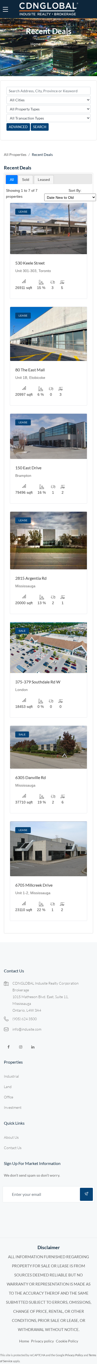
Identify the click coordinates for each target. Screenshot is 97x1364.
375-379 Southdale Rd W (37, 681)
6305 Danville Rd (30, 777)
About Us (11, 1137)
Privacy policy (42, 1341)
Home (35, 44)
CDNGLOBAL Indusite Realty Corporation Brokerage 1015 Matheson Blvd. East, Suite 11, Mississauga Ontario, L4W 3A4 (45, 996)
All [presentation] (12, 179)
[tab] (12, 179)
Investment (12, 1107)
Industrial (11, 1076)
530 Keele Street (30, 262)
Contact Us (12, 1147)
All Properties (15, 154)
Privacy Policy (74, 1355)
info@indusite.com (26, 1029)
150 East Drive (28, 467)
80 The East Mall (30, 369)
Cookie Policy (67, 1341)
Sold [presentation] (25, 179)
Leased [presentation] (44, 179)
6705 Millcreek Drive (34, 884)
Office (8, 1097)
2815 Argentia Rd (31, 578)
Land (8, 1086)
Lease (23, 211)
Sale (22, 630)
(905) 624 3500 (24, 1019)
